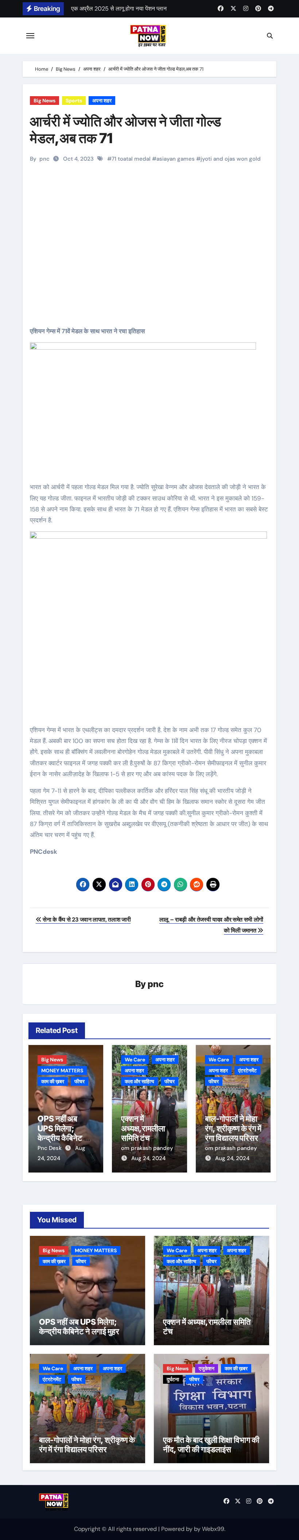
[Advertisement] (150, 258)
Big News (44, 100)
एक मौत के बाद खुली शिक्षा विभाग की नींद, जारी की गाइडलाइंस (211, 1444)
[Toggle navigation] (30, 35)
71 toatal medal (131, 158)
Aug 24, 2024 (148, 1158)
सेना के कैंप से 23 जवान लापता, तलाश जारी (86, 919)
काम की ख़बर (52, 1081)
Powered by (177, 1529)
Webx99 (213, 1529)
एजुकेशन (206, 1368)
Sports (74, 100)
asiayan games (175, 158)
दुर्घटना (173, 1379)
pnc (44, 158)
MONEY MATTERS (62, 1070)
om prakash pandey (147, 1148)
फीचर (79, 1081)
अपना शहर (102, 100)
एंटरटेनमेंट (247, 1070)
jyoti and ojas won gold (231, 158)
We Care (135, 1059)
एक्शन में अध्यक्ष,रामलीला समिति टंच (143, 1128)
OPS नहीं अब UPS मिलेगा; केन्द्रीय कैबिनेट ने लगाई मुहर (63, 1133)
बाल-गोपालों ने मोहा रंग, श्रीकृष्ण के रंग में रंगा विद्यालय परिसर (233, 1128)
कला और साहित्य (139, 1081)
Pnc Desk (50, 1148)
